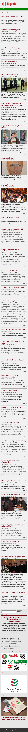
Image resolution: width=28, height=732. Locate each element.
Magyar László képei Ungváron (12, 75)
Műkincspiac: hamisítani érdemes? (13, 481)
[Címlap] (9, 4)
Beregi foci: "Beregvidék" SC (11, 407)
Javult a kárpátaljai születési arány (13, 441)
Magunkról (13, 730)
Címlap (8, 730)
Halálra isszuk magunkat (10, 541)
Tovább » (25, 25)
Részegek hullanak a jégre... (11, 30)
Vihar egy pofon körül (9, 390)
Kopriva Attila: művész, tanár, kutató (11, 126)
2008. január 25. (7, 158)
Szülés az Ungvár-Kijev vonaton (12, 287)
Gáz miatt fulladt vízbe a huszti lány (12, 361)
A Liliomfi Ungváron (8, 185)
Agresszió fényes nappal (10, 422)
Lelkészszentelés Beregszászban (13, 557)
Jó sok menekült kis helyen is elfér (13, 48)
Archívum (19, 730)
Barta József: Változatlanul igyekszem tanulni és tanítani (11, 104)
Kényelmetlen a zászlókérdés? (12, 229)
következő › (18, 651)
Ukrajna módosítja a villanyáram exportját (12, 342)
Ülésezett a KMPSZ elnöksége (12, 271)
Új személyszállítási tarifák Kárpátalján (10, 461)
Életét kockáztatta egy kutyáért (12, 16)
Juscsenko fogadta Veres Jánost (13, 592)
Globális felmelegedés (9, 61)
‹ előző (8, 651)
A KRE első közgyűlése (9, 301)
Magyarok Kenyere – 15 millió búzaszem (12, 645)
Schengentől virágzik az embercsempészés (10, 376)
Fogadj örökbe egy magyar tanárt (13, 494)
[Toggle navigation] (3, 9)
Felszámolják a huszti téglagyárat (13, 329)
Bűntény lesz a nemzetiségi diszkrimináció (11, 250)
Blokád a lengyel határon (10, 217)
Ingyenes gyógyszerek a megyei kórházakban (12, 526)
